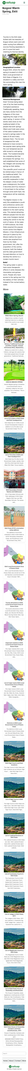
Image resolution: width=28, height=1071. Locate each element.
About (11, 1061)
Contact (18, 1061)
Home (5, 1061)
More (24, 1061)
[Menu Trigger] (24, 2)
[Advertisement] (14, 21)
